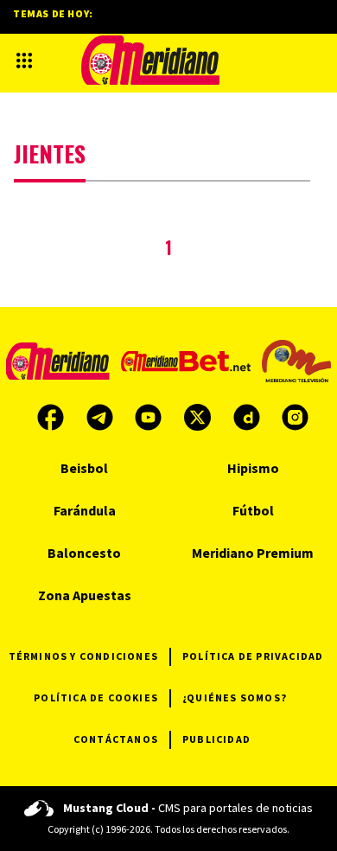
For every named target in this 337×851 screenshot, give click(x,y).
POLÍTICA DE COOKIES (96, 697)
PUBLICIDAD (216, 739)
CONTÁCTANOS (115, 739)
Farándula (85, 510)
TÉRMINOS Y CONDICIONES (83, 655)
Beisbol (84, 468)
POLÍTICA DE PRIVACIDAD (252, 655)
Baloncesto (84, 552)
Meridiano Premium (253, 552)
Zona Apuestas (84, 595)
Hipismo (253, 468)
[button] (24, 60)
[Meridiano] (150, 60)
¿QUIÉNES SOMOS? (234, 697)
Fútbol (253, 510)
